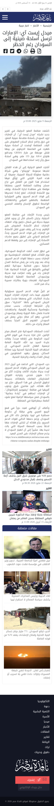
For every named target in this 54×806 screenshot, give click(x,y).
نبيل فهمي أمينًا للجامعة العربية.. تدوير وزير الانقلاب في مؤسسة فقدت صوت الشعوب (27, 562)
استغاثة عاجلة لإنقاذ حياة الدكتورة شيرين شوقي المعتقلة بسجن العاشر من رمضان (30, 516)
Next (7, 9)
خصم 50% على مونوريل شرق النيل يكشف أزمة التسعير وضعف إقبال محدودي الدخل (27, 477)
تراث (47, 747)
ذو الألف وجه (46, 8)
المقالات (45, 732)
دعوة (47, 706)
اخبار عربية (24, 25)
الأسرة (46, 717)
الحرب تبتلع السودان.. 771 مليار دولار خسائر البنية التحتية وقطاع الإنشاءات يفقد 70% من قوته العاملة (27, 635)
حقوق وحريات (42, 752)
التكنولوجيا (44, 701)
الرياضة (46, 742)
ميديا (47, 722)
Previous (2, 9)
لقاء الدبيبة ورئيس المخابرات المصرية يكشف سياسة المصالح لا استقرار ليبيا (30, 597)
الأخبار (36, 25)
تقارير (47, 737)
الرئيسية (47, 25)
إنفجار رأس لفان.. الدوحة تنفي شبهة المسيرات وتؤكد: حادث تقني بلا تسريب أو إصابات (28, 674)
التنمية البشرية (41, 711)
